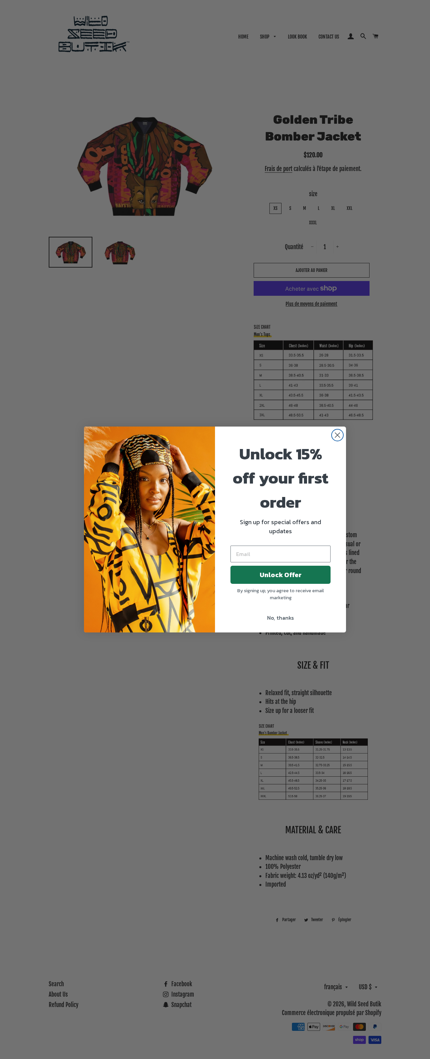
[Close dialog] (337, 435)
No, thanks (280, 618)
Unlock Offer (281, 575)
